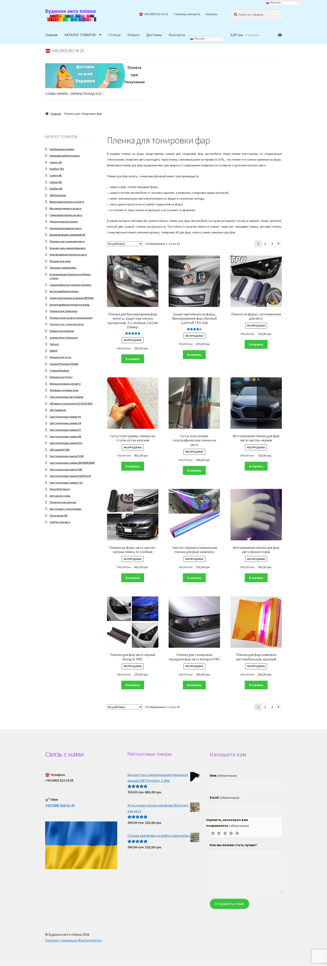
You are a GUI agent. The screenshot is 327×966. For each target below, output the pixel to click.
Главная (51, 35)
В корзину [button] (133, 359)
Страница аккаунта (187, 14)
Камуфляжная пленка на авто (68, 254)
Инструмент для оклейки (65, 509)
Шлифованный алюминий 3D (67, 234)
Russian (199, 38)
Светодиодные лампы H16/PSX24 (70, 476)
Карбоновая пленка (62, 149)
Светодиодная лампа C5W (66, 469)
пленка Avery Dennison (64, 337)
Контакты (177, 35)
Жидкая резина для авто (65, 383)
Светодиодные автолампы (66, 396)
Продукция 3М (58, 515)
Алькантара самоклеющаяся (68, 248)
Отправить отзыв (229, 903)
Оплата (133, 35)
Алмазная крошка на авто (66, 228)
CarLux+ (54, 344)
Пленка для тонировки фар (67, 324)
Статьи (114, 35)
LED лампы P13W (60, 449)
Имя (223, 775)
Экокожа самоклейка (63, 267)
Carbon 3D (56, 162)
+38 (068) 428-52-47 (60, 805)
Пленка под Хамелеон (63, 311)
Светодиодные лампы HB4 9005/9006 (72, 462)
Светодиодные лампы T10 (66, 482)
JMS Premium (58, 195)
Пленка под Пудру (61, 377)
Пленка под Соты (60, 357)
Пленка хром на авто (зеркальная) (71, 317)
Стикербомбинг (59, 370)
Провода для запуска (63, 502)
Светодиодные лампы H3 (65, 416)
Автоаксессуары (60, 495)
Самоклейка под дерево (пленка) (70, 284)
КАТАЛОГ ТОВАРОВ (80, 35)
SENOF (54, 350)
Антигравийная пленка (64, 291)
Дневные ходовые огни (64, 390)
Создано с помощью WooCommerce (73, 940)
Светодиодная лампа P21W (67, 456)
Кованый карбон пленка (65, 155)
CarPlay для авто (60, 522)
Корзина (211, 14)
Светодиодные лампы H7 (65, 429)
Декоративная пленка (64, 221)
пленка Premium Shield (64, 364)
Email (224, 797)
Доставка (154, 35)
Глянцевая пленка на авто (66, 215)
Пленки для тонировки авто (67, 241)
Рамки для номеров (62, 331)
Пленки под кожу (60, 261)
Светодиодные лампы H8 (65, 436)
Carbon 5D (56, 182)
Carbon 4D (56, 175)
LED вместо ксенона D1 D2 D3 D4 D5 (71, 403)
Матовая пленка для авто (66, 208)
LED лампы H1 (58, 410)
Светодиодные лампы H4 (65, 423)
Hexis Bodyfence (60, 489)
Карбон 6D (56, 188)
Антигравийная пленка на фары (70, 304)
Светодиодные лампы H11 (66, 443)
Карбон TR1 (57, 168)
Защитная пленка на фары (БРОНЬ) (72, 298)
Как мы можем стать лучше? (233, 845)
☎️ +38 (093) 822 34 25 (153, 14)
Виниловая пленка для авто (67, 201)
